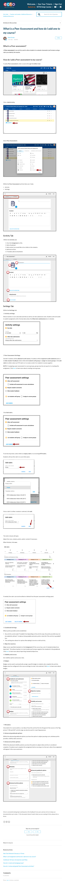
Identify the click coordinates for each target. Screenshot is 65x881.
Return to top (7, 843)
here (14, 368)
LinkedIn (9, 822)
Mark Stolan (11, 37)
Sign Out (58, 4)
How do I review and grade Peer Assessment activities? (18, 866)
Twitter (7, 822)
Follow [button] (58, 37)
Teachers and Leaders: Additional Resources (21, 14)
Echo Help (5, 14)
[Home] (9, 5)
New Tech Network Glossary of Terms (13, 853)
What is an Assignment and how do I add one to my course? (19, 856)
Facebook (4, 822)
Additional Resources (8, 16)
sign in (8, 880)
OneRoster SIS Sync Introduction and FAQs (15, 860)
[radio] (28, 831)
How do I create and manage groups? (13, 863)
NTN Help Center (44, 7)
